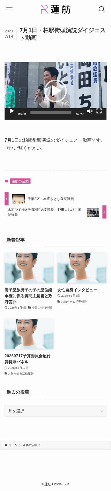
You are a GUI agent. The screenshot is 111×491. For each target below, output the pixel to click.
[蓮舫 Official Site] (55, 9)
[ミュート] (90, 111)
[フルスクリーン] (99, 111)
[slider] (51, 112)
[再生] (12, 111)
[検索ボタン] (101, 9)
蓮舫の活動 (20, 181)
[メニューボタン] (9, 9)
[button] (55, 91)
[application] (56, 91)
